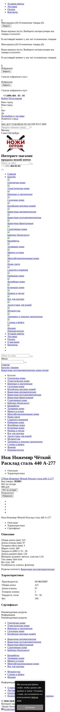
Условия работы (15, 3)
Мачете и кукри (15, 252)
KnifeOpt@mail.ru (13, 709)
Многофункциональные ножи (23, 258)
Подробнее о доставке (12, 116)
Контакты (12, 12)
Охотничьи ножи (16, 182)
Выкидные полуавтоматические (24, 217)
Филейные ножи (16, 281)
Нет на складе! (9, 490)
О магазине (13, 342)
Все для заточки (15, 299)
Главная (11, 174)
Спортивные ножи (17, 229)
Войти (4, 98)
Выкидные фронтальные (20, 223)
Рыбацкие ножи (15, 275)
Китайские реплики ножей (21, 206)
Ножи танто (13, 264)
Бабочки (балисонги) (18, 235)
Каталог (11, 176)
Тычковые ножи (15, 246)
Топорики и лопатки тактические (25, 316)
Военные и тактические (19, 194)
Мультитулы (13, 310)
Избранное (7, 496)
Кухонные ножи (15, 287)
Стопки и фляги (15, 322)
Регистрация (15, 98)
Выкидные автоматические (21, 211)
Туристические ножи (18, 188)
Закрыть (6, 26)
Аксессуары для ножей (19, 305)
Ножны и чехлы (15, 293)
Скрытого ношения (17, 270)
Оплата (11, 9)
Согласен (30, 707)
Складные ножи (15, 200)
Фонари (11, 328)
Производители (15, 331)
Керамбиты (13, 240)
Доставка (12, 6)
